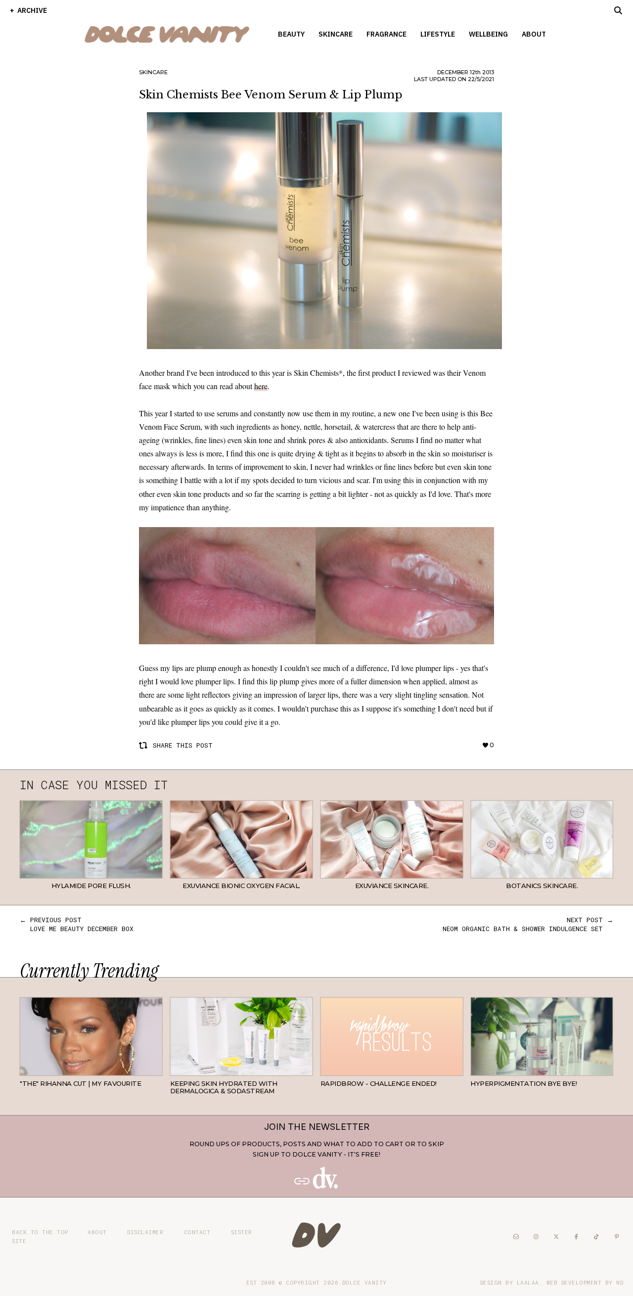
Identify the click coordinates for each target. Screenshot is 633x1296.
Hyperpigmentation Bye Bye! (523, 1083)
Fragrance (386, 34)
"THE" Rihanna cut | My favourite (80, 1083)
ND (619, 1282)
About (534, 34)
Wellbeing (488, 34)
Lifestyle (437, 34)
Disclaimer (145, 1232)
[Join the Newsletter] (316, 1186)
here (261, 386)
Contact (197, 1232)
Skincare (335, 34)
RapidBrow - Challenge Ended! (378, 1083)
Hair (154, 1068)
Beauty (291, 34)
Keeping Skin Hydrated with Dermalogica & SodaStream (223, 1087)
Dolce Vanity (364, 1282)
